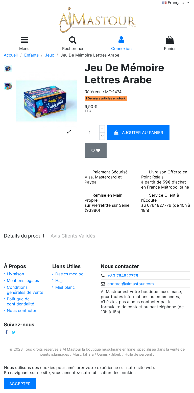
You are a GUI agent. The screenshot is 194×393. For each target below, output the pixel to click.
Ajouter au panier (142, 132)
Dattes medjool (70, 273)
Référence (94, 91)
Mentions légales (23, 280)
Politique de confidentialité (20, 301)
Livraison (15, 273)
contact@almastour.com (130, 283)
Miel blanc (65, 287)
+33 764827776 (122, 275)
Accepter (20, 383)
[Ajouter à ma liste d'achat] (96, 150)
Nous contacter (21, 310)
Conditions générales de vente (25, 290)
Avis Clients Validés (73, 236)
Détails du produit (24, 236)
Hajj (59, 280)
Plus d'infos (149, 372)
